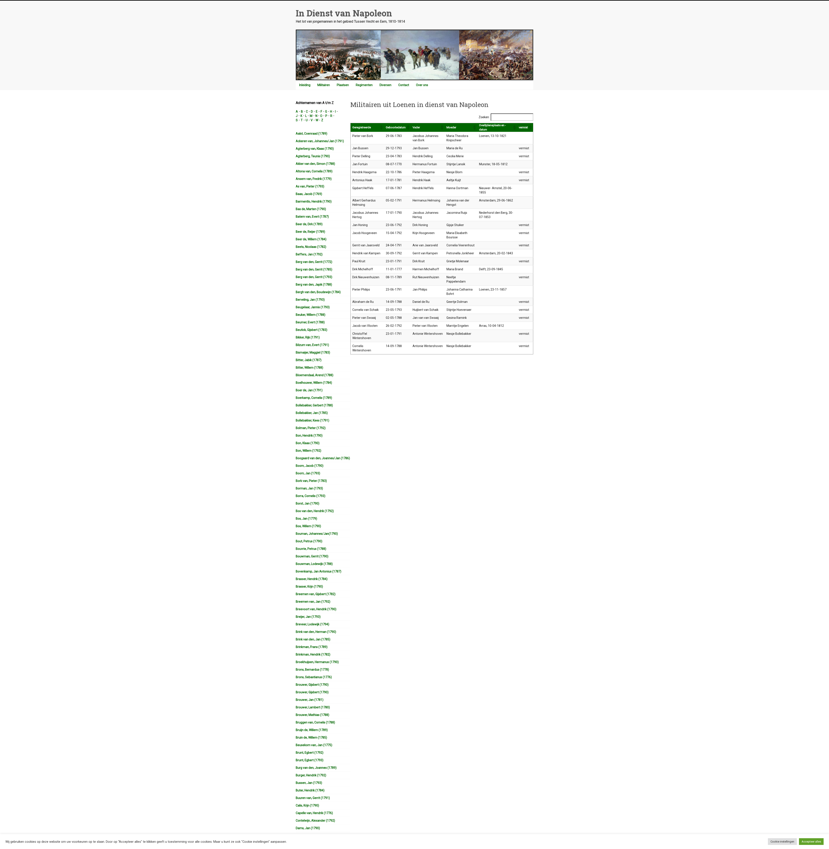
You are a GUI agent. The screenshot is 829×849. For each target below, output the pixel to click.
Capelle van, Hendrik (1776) (314, 813)
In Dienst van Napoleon (344, 13)
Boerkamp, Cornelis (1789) (314, 397)
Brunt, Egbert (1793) (309, 760)
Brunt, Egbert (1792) (309, 752)
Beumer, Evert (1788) (310, 322)
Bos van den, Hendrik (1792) (315, 511)
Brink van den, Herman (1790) (316, 632)
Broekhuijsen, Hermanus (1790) (317, 662)
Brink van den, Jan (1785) (313, 639)
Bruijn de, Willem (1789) (312, 730)
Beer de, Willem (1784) (311, 239)
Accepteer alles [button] (811, 841)
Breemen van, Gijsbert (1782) (315, 594)
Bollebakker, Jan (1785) (312, 413)
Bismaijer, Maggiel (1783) (313, 352)
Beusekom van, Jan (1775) (314, 745)
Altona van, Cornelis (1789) (314, 171)
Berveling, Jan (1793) (310, 299)
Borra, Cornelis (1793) (310, 496)
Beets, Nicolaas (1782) (311, 246)
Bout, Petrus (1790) (309, 541)
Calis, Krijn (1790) (307, 805)
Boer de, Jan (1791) (309, 390)
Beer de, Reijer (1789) (310, 231)
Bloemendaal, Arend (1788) (314, 375)
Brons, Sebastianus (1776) (314, 677)
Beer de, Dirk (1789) (309, 224)
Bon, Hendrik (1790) (309, 435)
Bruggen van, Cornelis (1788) (315, 722)
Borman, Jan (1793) (309, 488)
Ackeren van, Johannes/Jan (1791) (320, 141)
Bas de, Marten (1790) (311, 209)
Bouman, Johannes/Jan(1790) (317, 533)
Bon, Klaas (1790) (308, 443)
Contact (403, 85)
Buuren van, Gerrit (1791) (313, 798)
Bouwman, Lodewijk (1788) (314, 564)
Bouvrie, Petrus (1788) (311, 548)
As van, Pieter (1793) (310, 186)
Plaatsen (343, 85)
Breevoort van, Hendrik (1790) (316, 609)
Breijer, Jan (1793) (308, 616)
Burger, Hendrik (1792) (311, 775)
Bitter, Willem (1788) (309, 367)
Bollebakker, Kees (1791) (312, 420)
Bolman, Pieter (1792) (311, 428)
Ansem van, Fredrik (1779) (314, 179)
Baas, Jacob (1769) (309, 194)
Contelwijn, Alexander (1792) (315, 820)
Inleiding (304, 85)
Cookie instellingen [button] (782, 841)
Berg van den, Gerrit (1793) (314, 277)
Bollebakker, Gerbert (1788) (314, 405)
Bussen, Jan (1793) (309, 783)
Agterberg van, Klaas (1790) (315, 148)
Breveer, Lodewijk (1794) (312, 624)
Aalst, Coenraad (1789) (311, 133)
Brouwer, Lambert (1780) (313, 707)
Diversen (385, 85)
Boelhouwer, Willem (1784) (314, 382)
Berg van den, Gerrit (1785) (314, 269)
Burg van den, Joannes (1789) (316, 767)
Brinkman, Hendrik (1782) (313, 654)
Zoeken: (484, 117)
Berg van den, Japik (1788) (314, 284)
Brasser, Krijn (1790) (309, 586)
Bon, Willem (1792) (308, 450)
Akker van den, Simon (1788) (315, 163)
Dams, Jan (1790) (308, 828)
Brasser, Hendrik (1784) (311, 579)
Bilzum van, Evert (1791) (312, 345)
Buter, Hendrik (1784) (310, 790)
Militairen (323, 85)
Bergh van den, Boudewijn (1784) (318, 292)
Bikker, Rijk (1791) (308, 337)
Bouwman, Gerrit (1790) (312, 556)
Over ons (422, 85)
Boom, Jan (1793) (308, 473)
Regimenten (364, 85)
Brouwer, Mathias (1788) (312, 715)
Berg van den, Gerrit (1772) (314, 262)
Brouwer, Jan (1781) (309, 699)
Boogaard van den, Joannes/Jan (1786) (323, 458)
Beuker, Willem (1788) (310, 314)
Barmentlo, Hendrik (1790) (314, 201)
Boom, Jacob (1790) (309, 465)
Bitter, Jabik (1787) (308, 360)
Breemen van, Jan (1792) (313, 601)
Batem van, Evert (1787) (312, 216)
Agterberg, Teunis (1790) (313, 156)
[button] (381, 127)
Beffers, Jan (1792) (309, 254)
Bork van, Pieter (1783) (311, 481)
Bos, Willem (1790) (308, 526)
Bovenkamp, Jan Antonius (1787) (318, 571)
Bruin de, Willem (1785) (311, 737)
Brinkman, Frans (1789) (311, 647)
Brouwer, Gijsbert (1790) (312, 684)
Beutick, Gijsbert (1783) (311, 330)
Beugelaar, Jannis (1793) (313, 307)
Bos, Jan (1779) (306, 518)
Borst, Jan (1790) (307, 503)
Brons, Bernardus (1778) (312, 669)
